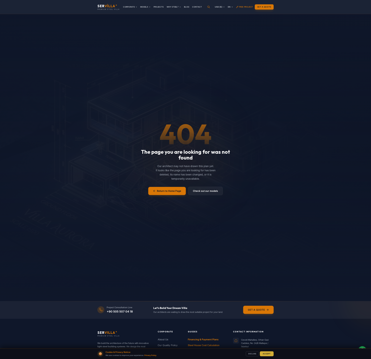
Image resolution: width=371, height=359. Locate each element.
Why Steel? (173, 7)
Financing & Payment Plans (203, 339)
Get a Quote (264, 7)
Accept (267, 353)
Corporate (129, 7)
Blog (186, 7)
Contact (197, 7)
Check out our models (205, 190)
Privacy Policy (150, 355)
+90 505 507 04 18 (120, 311)
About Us (163, 339)
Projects (159, 7)
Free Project (246, 7)
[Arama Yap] (208, 7)
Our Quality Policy (168, 345)
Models (144, 7)
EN (229, 7)
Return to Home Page (169, 190)
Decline (252, 353)
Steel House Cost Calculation (203, 345)
